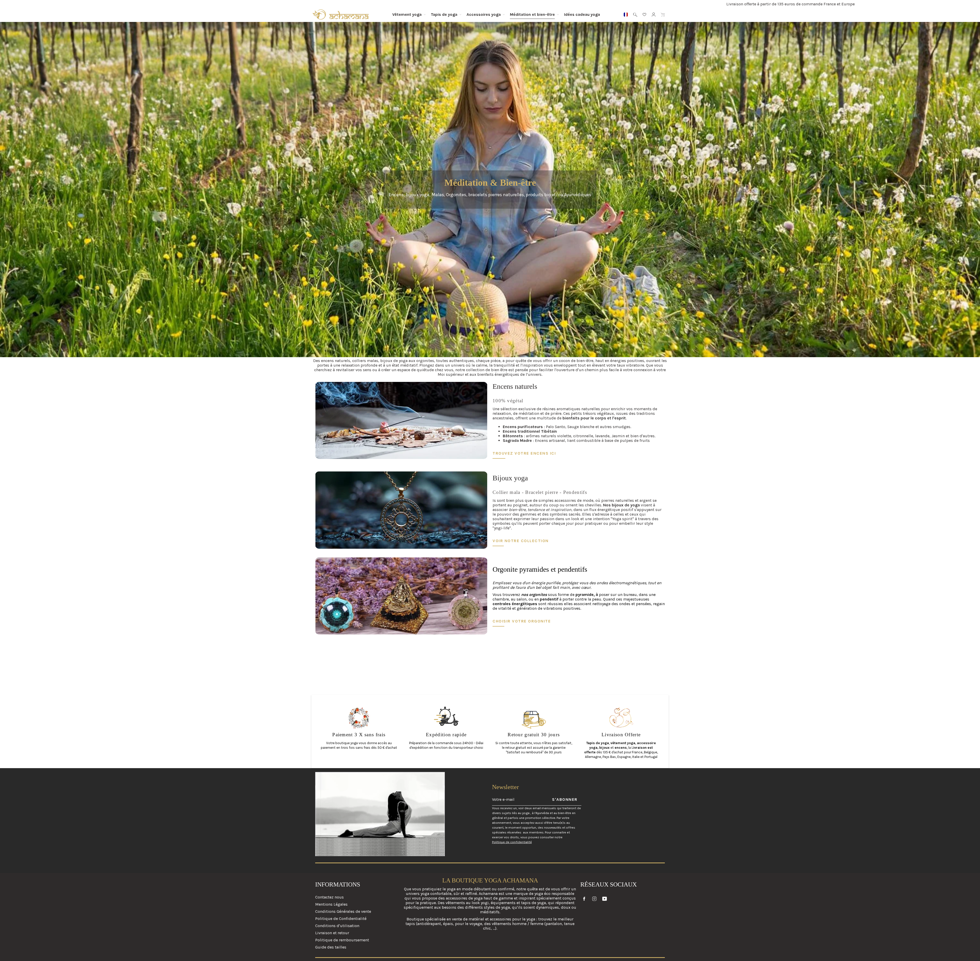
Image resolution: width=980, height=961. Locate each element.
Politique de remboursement (342, 940)
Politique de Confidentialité (340, 918)
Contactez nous (329, 897)
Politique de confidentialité (512, 842)
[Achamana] (341, 14)
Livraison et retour (332, 932)
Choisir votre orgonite (522, 621)
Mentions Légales (331, 904)
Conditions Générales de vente (343, 911)
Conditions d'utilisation (337, 925)
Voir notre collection (521, 540)
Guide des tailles (330, 947)
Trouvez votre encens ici (524, 453)
